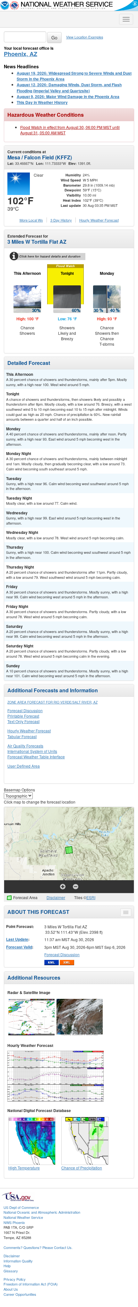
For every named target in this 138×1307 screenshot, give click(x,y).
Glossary (11, 1270)
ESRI (90, 897)
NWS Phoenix (14, 1222)
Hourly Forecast (99, 220)
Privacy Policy (15, 1279)
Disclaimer (56, 897)
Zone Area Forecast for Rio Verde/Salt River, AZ (52, 702)
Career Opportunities (20, 1294)
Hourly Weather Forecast (29, 730)
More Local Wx (31, 220)
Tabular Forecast (22, 736)
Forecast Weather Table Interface (36, 756)
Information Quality (18, 1260)
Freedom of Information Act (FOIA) (31, 1283)
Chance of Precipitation (81, 1167)
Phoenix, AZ (20, 54)
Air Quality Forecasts (25, 745)
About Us (11, 1289)
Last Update (17, 939)
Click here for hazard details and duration (50, 256)
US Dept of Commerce (21, 1207)
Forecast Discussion (25, 710)
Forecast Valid (19, 947)
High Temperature (24, 1167)
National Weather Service (23, 1217)
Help (7, 1265)
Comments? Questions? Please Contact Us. (38, 1247)
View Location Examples (84, 37)
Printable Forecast (23, 716)
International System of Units (32, 751)
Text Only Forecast (23, 721)
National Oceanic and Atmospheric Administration (42, 1212)
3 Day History (61, 220)
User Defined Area (23, 766)
